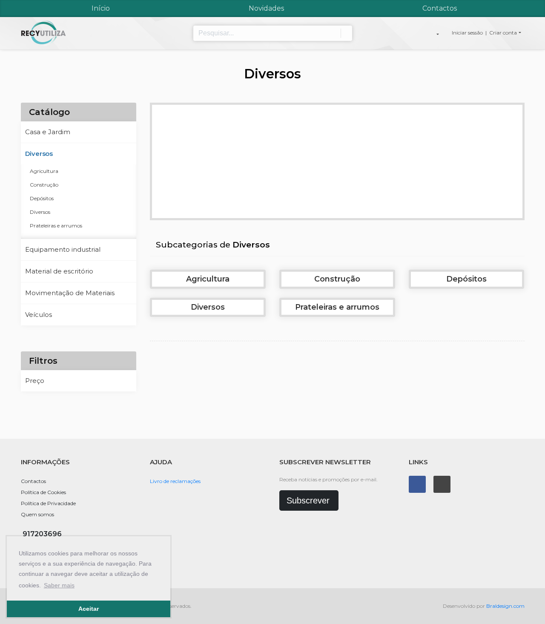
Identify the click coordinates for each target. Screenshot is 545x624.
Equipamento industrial (62, 249)
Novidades (266, 8)
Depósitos (42, 198)
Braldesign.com (505, 606)
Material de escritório (59, 271)
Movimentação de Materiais (70, 293)
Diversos (39, 154)
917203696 (42, 534)
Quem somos (37, 514)
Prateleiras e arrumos (56, 225)
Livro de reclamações (175, 481)
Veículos (38, 315)
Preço (34, 381)
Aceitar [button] (88, 608)
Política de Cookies (43, 492)
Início (101, 8)
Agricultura (44, 171)
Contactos (439, 8)
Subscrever (308, 500)
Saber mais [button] (59, 585)
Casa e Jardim (47, 132)
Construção (44, 184)
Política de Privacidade (48, 503)
